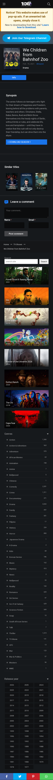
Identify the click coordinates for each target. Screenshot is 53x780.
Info (14, 77)
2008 (12, 716)
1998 (26, 731)
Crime (12, 493)
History (12, 528)
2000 (41, 726)
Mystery (12, 569)
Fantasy (12, 516)
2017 (12, 700)
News (11, 575)
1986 (26, 752)
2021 (41, 690)
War (11, 651)
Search (7, 258)
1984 (12, 757)
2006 (41, 716)
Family (12, 510)
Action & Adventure (17, 446)
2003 (41, 721)
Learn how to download (33, 26)
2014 (12, 705)
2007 (26, 716)
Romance (13, 592)
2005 (12, 721)
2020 (12, 695)
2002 (12, 726)
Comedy (13, 487)
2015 (41, 700)
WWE (11, 668)
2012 (41, 705)
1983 (26, 757)
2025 (26, 685)
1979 (41, 762)
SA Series (13, 598)
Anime (12, 469)
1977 (26, 767)
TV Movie (13, 639)
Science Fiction (16, 610)
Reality (12, 586)
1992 (26, 741)
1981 (12, 762)
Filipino (12, 522)
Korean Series (15, 557)
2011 (12, 710)
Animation (13, 463)
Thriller (12, 633)
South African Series (18, 622)
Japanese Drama (16, 539)
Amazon (40, 64)
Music (12, 563)
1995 (26, 736)
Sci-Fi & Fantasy (16, 604)
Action (12, 440)
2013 (26, 705)
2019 (26, 695)
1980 (26, 762)
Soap (11, 616)
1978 (12, 767)
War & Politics (15, 657)
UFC (11, 645)
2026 (12, 685)
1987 (12, 752)
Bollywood (13, 475)
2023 (12, 690)
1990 (12, 746)
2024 (41, 685)
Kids (11, 551)
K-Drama (13, 545)
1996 (12, 736)
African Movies (16, 457)
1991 (41, 741)
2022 (26, 690)
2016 (26, 700)
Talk (11, 627)
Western (13, 663)
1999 (12, 731)
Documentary (15, 498)
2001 (26, 726)
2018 (41, 695)
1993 (12, 741)
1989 (26, 746)
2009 (41, 710)
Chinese (12, 481)
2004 (26, 721)
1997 (41, 731)
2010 (26, 710)
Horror (12, 534)
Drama (26, 68)
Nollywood (14, 580)
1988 (41, 746)
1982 (41, 757)
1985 (41, 752)
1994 (41, 736)
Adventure (13, 451)
